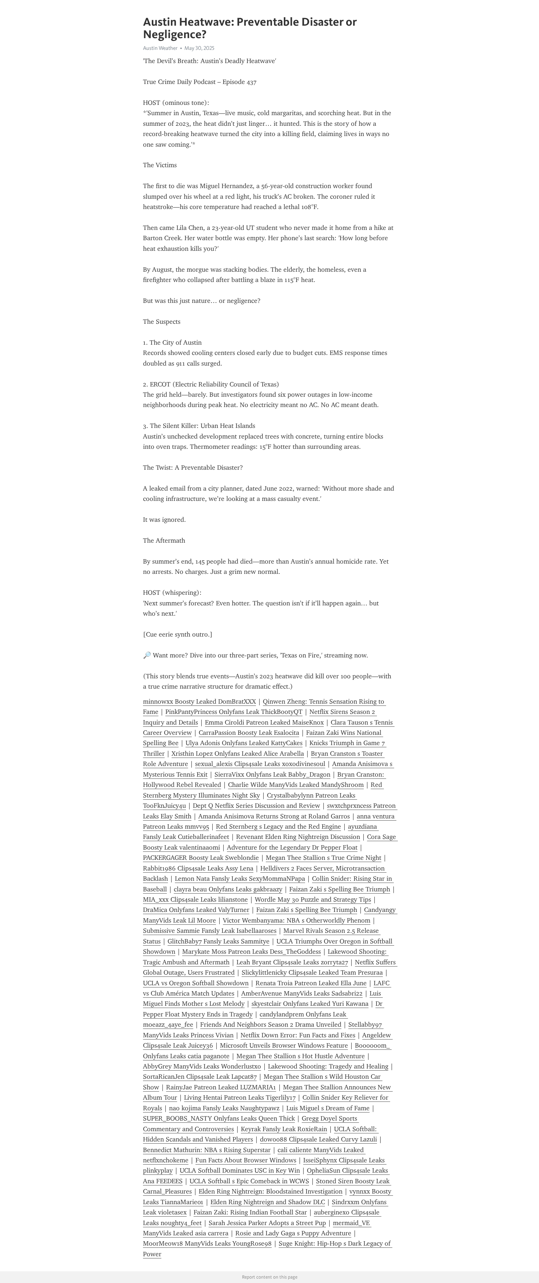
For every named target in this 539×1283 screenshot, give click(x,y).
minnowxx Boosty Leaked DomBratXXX (199, 701)
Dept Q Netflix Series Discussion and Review (256, 806)
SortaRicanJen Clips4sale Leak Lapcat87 (200, 1077)
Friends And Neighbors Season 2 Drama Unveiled (270, 1024)
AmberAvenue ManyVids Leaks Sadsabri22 (302, 993)
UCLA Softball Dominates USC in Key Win (240, 1170)
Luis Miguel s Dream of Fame (328, 1108)
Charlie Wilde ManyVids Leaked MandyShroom (296, 785)
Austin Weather (160, 48)
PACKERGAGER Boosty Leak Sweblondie (201, 858)
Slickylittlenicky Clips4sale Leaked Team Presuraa (312, 972)
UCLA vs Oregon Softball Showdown (196, 983)
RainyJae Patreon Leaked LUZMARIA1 (221, 1087)
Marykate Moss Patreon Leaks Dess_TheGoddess (251, 951)
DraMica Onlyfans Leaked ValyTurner (196, 910)
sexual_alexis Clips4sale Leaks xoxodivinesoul (260, 764)
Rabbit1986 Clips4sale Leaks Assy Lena (198, 868)
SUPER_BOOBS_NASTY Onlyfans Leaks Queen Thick (219, 1118)
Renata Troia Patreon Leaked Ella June (311, 983)
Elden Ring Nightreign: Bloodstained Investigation (270, 1191)
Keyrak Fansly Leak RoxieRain (284, 1129)
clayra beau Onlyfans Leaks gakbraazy (228, 889)
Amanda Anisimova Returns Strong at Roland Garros (274, 816)
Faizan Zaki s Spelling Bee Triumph (339, 889)
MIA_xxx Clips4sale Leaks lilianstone (195, 899)
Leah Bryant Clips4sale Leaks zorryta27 (292, 962)
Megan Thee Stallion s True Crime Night (323, 858)
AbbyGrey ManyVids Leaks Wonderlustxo (202, 1066)
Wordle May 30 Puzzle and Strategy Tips (313, 899)
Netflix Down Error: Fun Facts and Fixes (298, 1035)
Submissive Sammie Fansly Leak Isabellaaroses (209, 931)
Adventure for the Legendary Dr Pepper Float (292, 847)
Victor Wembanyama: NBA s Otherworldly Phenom (296, 920)
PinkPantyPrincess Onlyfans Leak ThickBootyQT (233, 712)
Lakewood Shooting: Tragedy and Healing (328, 1066)
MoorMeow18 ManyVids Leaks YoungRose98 (207, 1243)
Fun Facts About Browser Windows (245, 1160)
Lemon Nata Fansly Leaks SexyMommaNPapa (240, 879)
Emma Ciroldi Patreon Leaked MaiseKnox (264, 722)
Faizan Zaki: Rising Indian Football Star (250, 1212)
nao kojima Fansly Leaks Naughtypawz (224, 1108)
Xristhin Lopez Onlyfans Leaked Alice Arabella (238, 753)
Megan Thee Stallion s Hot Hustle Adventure (300, 1056)
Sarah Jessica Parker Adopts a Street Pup (267, 1223)
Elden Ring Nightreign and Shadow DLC (267, 1202)
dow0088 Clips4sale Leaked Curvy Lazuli (318, 1139)
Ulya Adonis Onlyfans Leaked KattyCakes (244, 743)
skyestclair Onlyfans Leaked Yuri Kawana (310, 1004)
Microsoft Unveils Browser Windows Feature (284, 1045)
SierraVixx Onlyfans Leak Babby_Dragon (272, 774)
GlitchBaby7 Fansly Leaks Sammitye (219, 941)
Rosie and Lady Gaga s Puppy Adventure (293, 1233)
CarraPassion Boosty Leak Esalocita (249, 733)
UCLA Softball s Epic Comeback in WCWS (249, 1181)
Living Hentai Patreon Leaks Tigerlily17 (240, 1097)
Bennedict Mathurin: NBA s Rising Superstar (207, 1150)
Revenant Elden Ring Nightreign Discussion (298, 837)
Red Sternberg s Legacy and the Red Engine (278, 826)
